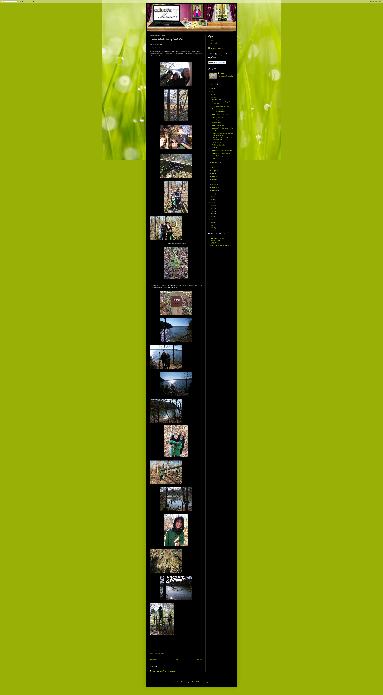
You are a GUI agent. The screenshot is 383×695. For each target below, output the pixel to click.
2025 (212, 88)
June (213, 176)
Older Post (199, 659)
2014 (212, 208)
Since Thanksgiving (217, 156)
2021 (212, 94)
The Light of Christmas (218, 112)
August (214, 171)
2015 (212, 205)
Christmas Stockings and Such (220, 106)
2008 (212, 225)
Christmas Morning (217, 109)
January (214, 190)
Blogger (208, 682)
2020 (212, 97)
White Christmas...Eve (218, 125)
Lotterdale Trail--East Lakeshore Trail (222, 128)
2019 (212, 194)
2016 (212, 202)
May (213, 179)
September (215, 168)
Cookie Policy (214, 43)
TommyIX (195, 682)
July (213, 173)
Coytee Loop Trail (217, 120)
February (215, 187)
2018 (212, 197)
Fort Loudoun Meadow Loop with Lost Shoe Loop (222, 102)
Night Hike (215, 131)
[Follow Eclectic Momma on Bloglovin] (217, 63)
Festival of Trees (216, 142)
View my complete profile (225, 76)
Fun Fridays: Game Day (218, 145)
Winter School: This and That (220, 148)
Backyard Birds (216, 123)
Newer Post (153, 659)
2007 (212, 228)
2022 (212, 91)
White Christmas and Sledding (221, 114)
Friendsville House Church (217, 238)
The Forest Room (215, 248)
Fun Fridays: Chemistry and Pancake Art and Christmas (222, 134)
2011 (212, 216)
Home (176, 659)
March (214, 185)
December (215, 99)
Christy (222, 73)
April (214, 182)
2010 (212, 219)
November (215, 162)
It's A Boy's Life (214, 243)
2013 (212, 211)
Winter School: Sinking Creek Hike (222, 150)
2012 (212, 214)
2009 (212, 222)
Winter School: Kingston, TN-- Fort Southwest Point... (222, 138)
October (214, 165)
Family (214, 159)
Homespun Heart (215, 241)
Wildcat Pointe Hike (217, 117)
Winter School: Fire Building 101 (221, 153)
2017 (212, 199)
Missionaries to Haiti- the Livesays (219, 245)
